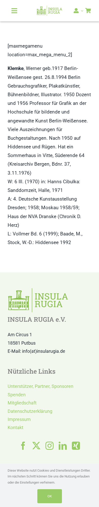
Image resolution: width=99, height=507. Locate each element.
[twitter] (36, 446)
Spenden (17, 394)
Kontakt (15, 427)
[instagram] (49, 446)
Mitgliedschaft (22, 402)
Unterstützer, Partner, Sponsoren (40, 386)
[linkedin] (63, 446)
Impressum (19, 419)
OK (49, 496)
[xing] (76, 446)
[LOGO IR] (49, 8)
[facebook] (23, 446)
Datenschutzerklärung (30, 411)
